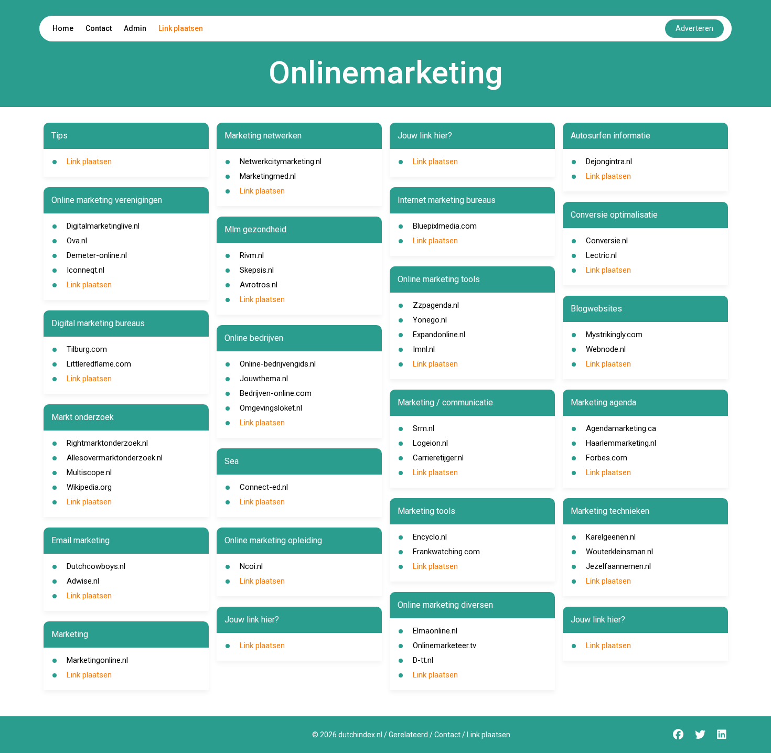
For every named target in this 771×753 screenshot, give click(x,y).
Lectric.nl (601, 255)
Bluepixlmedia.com (445, 226)
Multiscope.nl (89, 472)
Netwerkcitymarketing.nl (281, 161)
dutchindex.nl (360, 734)
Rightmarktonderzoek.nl (107, 443)
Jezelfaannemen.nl (618, 566)
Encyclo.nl (430, 537)
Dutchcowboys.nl (96, 566)
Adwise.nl (83, 581)
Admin (135, 28)
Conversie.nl (607, 240)
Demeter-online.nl (97, 255)
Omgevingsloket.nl (271, 408)
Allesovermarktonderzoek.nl (115, 457)
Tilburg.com (87, 349)
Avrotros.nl (258, 284)
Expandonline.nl (439, 334)
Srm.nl (423, 428)
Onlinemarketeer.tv (444, 645)
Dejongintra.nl (609, 161)
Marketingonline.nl (97, 660)
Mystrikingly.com (614, 334)
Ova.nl (77, 240)
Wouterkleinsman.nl (619, 551)
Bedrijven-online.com (276, 393)
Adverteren (694, 28)
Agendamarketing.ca (621, 428)
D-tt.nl (423, 660)
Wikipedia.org (89, 487)
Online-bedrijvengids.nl (278, 364)
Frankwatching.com (446, 551)
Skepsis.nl (257, 270)
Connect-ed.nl (264, 487)
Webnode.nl (606, 349)
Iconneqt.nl (85, 270)
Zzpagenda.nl (436, 305)
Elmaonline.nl (435, 631)
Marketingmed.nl (268, 176)
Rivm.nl (252, 255)
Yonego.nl (430, 320)
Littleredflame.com (99, 364)
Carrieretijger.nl (438, 457)
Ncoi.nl (251, 566)
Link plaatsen (180, 28)
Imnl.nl (424, 349)
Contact (98, 28)
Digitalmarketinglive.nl (103, 226)
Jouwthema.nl (264, 378)
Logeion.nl (430, 443)
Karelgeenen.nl (611, 537)
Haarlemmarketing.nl (621, 443)
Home (62, 28)
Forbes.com (606, 457)
